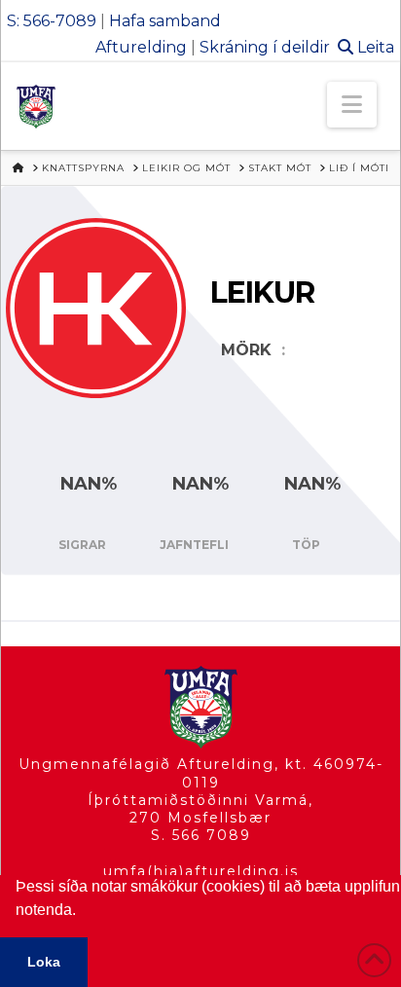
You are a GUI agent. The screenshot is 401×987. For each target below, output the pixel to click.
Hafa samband (165, 21)
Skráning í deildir (265, 47)
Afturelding (141, 47)
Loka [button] (43, 961)
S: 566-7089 (51, 21)
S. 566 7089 (201, 835)
